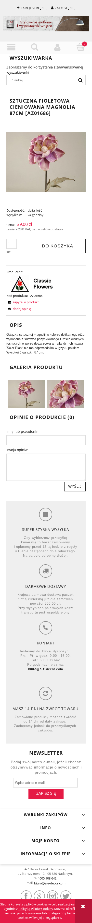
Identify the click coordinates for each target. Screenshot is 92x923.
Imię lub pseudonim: (23, 431)
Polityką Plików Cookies (35, 908)
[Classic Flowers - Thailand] (31, 283)
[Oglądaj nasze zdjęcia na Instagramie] (52, 895)
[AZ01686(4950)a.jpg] (65, 393)
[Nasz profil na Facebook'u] (26, 895)
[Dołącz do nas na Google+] (39, 895)
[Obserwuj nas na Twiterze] (66, 895)
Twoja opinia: (17, 449)
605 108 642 (47, 878)
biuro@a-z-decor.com (45, 669)
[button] (11, 47)
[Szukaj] (80, 80)
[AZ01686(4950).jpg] (26, 393)
